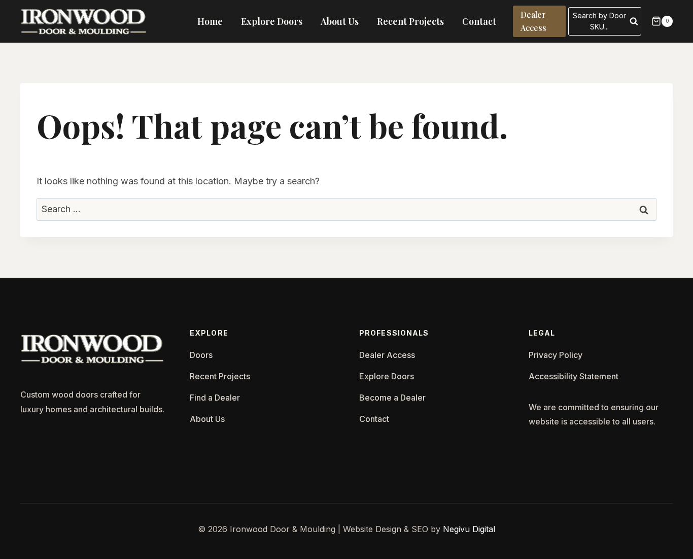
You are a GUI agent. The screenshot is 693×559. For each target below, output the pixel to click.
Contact (479, 21)
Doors (201, 355)
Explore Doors (271, 21)
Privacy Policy (555, 355)
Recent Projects (410, 21)
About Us (340, 21)
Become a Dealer (392, 397)
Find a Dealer (215, 397)
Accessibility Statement (573, 376)
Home (210, 21)
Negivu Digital (469, 529)
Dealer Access (533, 21)
